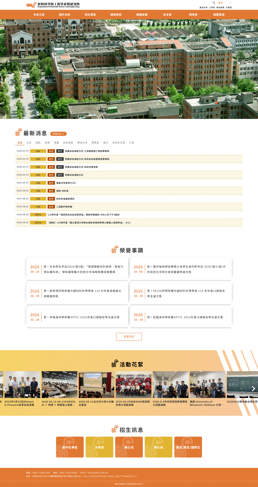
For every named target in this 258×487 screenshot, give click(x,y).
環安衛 (193, 14)
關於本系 (64, 14)
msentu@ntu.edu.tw (98, 472)
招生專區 (90, 14)
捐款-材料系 (62, 190)
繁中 (220, 3)
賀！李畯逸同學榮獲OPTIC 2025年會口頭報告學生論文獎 (82, 317)
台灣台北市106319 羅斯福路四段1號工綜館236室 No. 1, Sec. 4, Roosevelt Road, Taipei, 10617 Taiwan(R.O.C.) (84, 476)
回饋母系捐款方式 (74, 174)
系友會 (167, 14)
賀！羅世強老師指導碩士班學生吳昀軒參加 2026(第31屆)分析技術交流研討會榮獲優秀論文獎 (186, 269)
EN (230, 3)
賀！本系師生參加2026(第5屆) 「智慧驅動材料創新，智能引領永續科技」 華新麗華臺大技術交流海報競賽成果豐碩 (84, 269)
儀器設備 (142, 14)
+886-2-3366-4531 (41, 472)
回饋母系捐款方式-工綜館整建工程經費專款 (87, 151)
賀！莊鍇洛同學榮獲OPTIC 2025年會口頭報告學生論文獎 (185, 317)
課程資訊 (116, 14)
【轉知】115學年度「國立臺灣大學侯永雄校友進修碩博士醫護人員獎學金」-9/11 (89, 222)
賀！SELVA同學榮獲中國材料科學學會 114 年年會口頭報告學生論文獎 (186, 293)
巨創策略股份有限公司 (134, 484)
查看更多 (59, 133)
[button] (5, 389)
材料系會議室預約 (65, 198)
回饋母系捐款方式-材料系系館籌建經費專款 (87, 159)
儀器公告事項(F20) (66, 182)
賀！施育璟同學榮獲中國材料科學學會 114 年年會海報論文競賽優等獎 (82, 293)
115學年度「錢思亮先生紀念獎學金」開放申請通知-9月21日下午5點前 (84, 214)
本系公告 (39, 14)
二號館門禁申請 (64, 206)
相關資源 (219, 14)
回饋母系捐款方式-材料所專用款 (81, 166)
